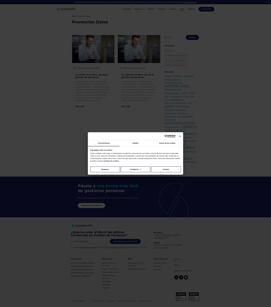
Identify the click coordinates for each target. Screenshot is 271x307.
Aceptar (166, 169)
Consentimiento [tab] (104, 143)
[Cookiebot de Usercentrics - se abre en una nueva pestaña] (166, 136)
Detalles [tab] (136, 143)
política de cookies (111, 161)
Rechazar (105, 169)
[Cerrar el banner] (180, 136)
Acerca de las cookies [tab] (167, 143)
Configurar (134, 169)
